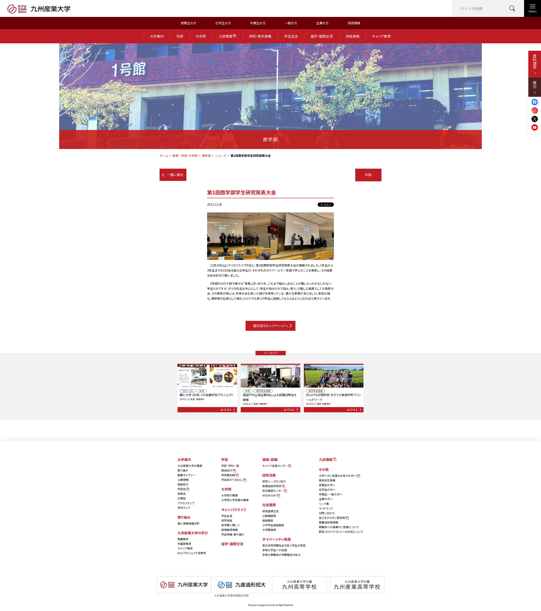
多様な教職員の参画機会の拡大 (281, 555)
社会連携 (269, 504)
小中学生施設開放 (273, 525)
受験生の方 (188, 23)
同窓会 (182, 489)
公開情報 (183, 480)
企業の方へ (326, 499)
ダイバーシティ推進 (276, 539)
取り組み (183, 470)
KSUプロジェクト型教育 (192, 553)
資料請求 (534, 61)
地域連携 (352, 36)
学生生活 (291, 36)
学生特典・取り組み (232, 534)
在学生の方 (223, 23)
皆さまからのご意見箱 (332, 518)
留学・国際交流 (322, 36)
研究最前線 (228, 475)
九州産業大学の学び (193, 532)
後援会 (182, 494)
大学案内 (157, 36)
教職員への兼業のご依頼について (339, 527)
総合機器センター (273, 491)
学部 (179, 36)
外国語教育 (184, 544)
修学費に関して (230, 525)
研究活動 (269, 475)
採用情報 (354, 23)
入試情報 (226, 36)
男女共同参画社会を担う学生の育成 (284, 545)
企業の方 (322, 23)
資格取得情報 (229, 530)
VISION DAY (269, 495)
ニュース (220, 155)
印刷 (368, 175)
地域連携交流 (270, 511)
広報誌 (182, 498)
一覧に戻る (175, 174)
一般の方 (291, 23)
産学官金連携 (263, 391)
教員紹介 (227, 470)
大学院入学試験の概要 (235, 500)
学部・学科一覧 (230, 466)
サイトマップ (326, 508)
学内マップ (184, 508)
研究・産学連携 (260, 36)
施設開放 (267, 520)
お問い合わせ (327, 513)
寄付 (534, 84)
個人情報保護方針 (188, 523)
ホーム (164, 155)
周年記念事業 (327, 480)
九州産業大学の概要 (190, 466)
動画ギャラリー (186, 475)
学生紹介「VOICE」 (232, 480)
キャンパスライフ (233, 509)
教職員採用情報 (328, 522)
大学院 (201, 36)
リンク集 (324, 504)
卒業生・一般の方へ (330, 494)
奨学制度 (226, 520)
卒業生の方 (258, 23)
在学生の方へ (327, 490)
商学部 (206, 155)
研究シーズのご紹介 (274, 481)
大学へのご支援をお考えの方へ (338, 476)
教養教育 (183, 539)
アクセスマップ (186, 503)
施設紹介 (183, 484)
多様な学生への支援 (274, 550)
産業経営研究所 (272, 486)
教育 (201, 391)
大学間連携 (269, 530)
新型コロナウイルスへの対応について (341, 532)
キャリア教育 (381, 36)
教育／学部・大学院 (185, 155)
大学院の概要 (229, 495)
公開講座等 (269, 516)
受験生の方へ (327, 485)
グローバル (187, 391)
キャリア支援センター (275, 466)
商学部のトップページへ (270, 325)
